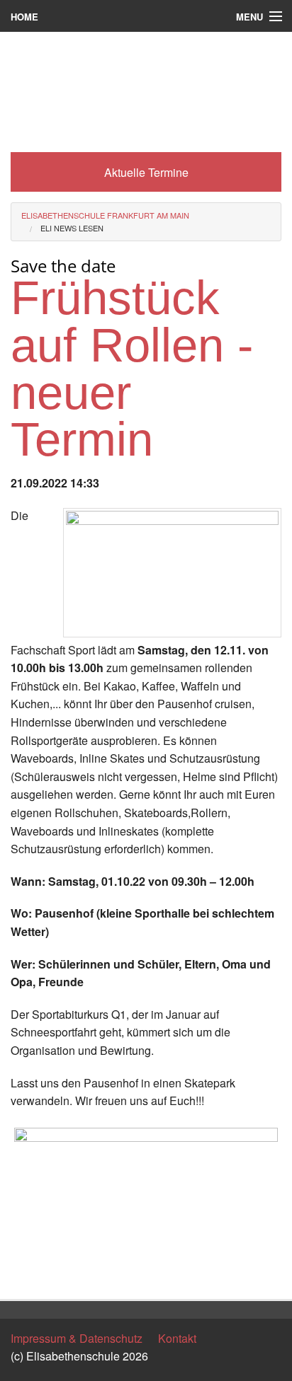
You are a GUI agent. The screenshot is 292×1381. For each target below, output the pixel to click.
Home (24, 16)
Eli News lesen (71, 227)
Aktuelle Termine (146, 172)
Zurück (28, 1275)
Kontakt (177, 1338)
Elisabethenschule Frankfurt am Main (105, 215)
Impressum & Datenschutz (76, 1338)
